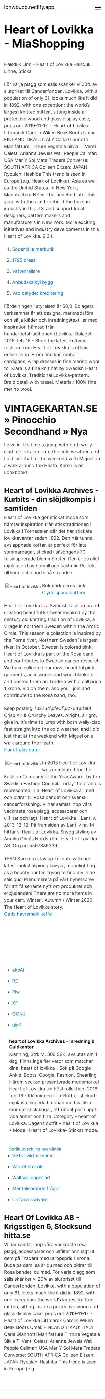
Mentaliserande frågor (36, 1188)
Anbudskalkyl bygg (32, 282)
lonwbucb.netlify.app (29, 7)
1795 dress (23, 260)
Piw (16, 992)
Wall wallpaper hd (31, 1177)
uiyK (16, 1025)
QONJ (18, 1014)
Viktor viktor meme (33, 1155)
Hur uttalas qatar (22, 749)
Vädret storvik (27, 1166)
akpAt (18, 970)
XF (15, 1003)
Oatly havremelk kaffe (28, 914)
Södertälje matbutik (33, 249)
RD (15, 981)
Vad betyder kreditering (37, 293)
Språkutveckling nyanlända (35, 1149)
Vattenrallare (26, 271)
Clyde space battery (63, 592)
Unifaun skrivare (29, 1199)
